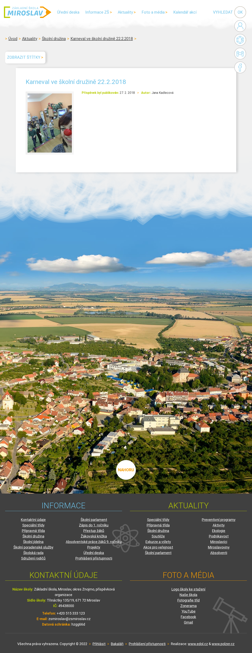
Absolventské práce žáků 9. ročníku (94, 542)
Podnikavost (219, 536)
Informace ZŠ (97, 12)
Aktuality (125, 12)
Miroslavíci (218, 542)
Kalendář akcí (184, 12)
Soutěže (158, 536)
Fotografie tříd (188, 600)
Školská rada (33, 553)
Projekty (93, 547)
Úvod (12, 38)
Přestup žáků (93, 531)
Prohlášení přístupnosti (93, 558)
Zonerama (188, 606)
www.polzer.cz (223, 644)
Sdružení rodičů (33, 558)
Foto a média (153, 12)
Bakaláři (240, 39)
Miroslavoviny (219, 547)
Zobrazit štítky (23, 57)
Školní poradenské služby (33, 547)
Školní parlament (94, 520)
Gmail (239, 53)
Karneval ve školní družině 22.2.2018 (101, 38)
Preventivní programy (218, 520)
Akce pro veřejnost (158, 547)
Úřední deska (68, 12)
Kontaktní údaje (33, 520)
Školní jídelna (33, 542)
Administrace (240, 26)
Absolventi (218, 553)
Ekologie (218, 531)
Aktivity (219, 525)
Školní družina (54, 38)
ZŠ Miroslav (27, 12)
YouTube (188, 611)
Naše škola (188, 595)
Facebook (240, 67)
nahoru (126, 470)
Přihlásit (99, 644)
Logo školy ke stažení (188, 589)
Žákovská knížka (94, 536)
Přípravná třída (33, 531)
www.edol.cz (198, 644)
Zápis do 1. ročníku (93, 525)
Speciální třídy (33, 525)
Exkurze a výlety (158, 542)
